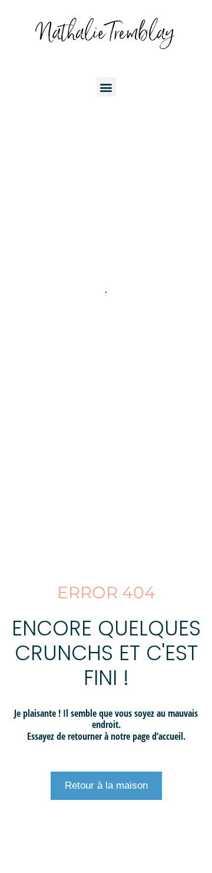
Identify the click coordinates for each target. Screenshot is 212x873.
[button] (106, 87)
